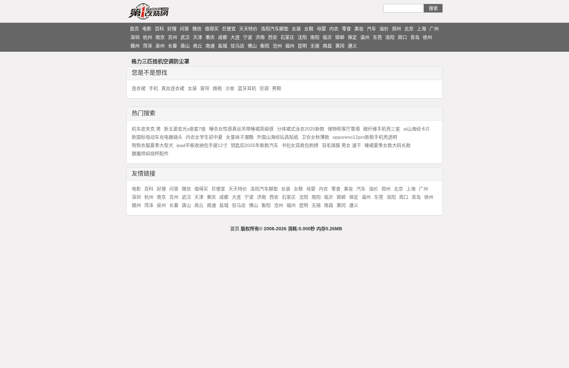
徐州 (427, 37)
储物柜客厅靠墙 (344, 128)
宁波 (247, 37)
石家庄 (287, 37)
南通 (210, 45)
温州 (364, 37)
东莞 (377, 37)
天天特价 (248, 28)
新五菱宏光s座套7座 (185, 128)
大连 (235, 37)
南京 (160, 37)
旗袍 (217, 88)
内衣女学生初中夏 (204, 137)
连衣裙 (139, 88)
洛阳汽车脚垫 (274, 28)
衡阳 (264, 45)
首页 (134, 28)
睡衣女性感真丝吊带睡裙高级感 (241, 128)
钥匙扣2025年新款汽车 (254, 145)
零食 (346, 28)
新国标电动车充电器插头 (157, 137)
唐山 (185, 45)
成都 (222, 37)
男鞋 (276, 88)
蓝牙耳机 (247, 88)
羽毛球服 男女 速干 (341, 145)
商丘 (197, 45)
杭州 (147, 37)
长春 (172, 45)
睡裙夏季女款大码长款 (388, 145)
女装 (296, 28)
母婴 (321, 28)
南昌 (327, 45)
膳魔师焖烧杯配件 (150, 153)
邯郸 (339, 37)
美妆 (359, 28)
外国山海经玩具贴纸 (277, 137)
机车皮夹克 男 (146, 128)
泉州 (160, 45)
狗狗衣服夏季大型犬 (152, 145)
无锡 (314, 45)
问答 (184, 28)
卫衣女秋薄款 (315, 137)
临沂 (327, 37)
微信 (197, 28)
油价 (384, 28)
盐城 (222, 45)
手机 (153, 88)
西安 (272, 37)
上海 (421, 28)
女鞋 (308, 28)
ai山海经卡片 (416, 128)
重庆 (210, 37)
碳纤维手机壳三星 (381, 128)
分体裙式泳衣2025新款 (300, 128)
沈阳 (302, 37)
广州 (434, 28)
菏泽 (147, 45)
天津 (197, 37)
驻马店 (237, 45)
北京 (409, 28)
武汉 (185, 37)
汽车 (371, 28)
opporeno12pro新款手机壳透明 (365, 137)
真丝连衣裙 (172, 88)
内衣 (334, 28)
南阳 (314, 37)
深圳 (135, 37)
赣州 (135, 45)
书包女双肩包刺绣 (300, 145)
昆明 (302, 45)
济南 (260, 37)
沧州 (277, 45)
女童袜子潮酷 (240, 137)
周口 (402, 37)
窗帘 (204, 88)
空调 (264, 88)
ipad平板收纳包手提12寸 (202, 145)
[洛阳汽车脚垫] (161, 11)
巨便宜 (229, 28)
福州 (289, 45)
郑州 (396, 28)
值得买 (212, 28)
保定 (352, 37)
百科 (159, 28)
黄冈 (339, 45)
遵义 (352, 45)
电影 (146, 28)
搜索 (433, 8)
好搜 (171, 28)
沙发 (229, 88)
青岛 (415, 37)
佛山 (252, 45)
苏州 (172, 37)
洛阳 (389, 37)
